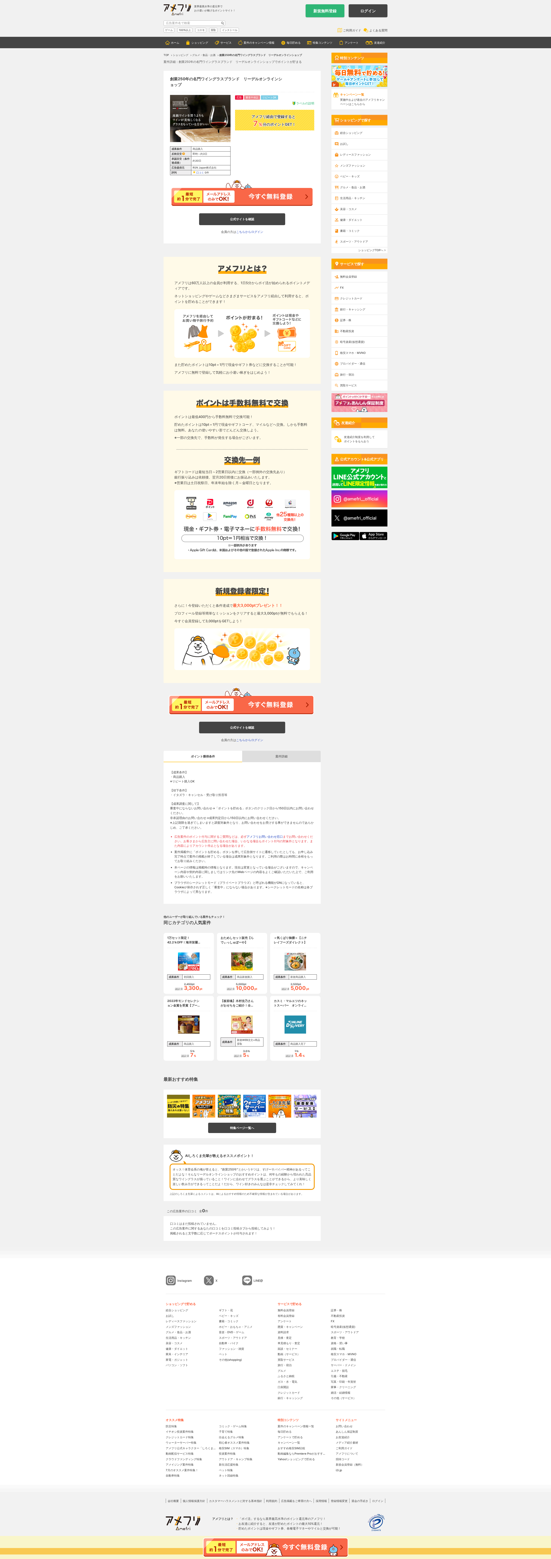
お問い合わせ (344, 1426)
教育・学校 (338, 1337)
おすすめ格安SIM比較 (291, 1448)
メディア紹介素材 (347, 1442)
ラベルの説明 (305, 103)
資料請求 (283, 1332)
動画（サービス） (289, 1354)
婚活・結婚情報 (340, 1392)
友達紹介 (379, 42)
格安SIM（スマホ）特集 (234, 1448)
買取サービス (348, 385)
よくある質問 (378, 30)
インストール (229, 30)
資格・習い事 (339, 1343)
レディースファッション (355, 154)
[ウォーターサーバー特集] (254, 1106)
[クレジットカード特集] (229, 1106)
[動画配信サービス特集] (305, 1106)
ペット (223, 1354)
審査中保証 (252, 97)
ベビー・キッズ (350, 176)
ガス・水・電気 (287, 1381)
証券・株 (345, 320)
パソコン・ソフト (177, 1365)
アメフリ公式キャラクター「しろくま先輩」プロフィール (191, 1448)
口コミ (200, 172)
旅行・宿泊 (347, 374)
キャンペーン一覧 (289, 1442)
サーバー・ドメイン (343, 1365)
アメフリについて (347, 1453)
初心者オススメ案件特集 (234, 1442)
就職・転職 (338, 1348)
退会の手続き (359, 1501)
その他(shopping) (230, 1359)
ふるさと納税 (286, 1376)
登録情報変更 (339, 1501)
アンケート (352, 42)
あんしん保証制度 (347, 1431)
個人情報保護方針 (194, 1501)
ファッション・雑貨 (231, 1348)
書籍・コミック (350, 230)
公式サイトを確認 (242, 219)
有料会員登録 (286, 1315)
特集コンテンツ (322, 42)
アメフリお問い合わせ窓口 (265, 836)
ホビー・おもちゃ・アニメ (235, 1326)
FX (342, 287)
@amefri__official (361, 499)
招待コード (343, 1459)
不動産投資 (347, 331)
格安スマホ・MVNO (353, 353)
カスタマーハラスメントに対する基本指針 (235, 1501)
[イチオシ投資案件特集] (203, 1106)
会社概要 (173, 1501)
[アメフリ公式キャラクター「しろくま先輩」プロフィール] (279, 1106)
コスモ (201, 30)
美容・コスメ (348, 209)
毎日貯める (294, 42)
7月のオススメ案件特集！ (182, 1470)
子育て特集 (226, 1431)
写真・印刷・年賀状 (343, 1381)
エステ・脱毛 (339, 1370)
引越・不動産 (339, 1376)
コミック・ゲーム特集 (233, 1426)
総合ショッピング (351, 133)
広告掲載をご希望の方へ (296, 1501)
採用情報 (321, 1501)
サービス (226, 42)
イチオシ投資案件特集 (180, 1431)
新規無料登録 (325, 11)
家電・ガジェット (177, 1359)
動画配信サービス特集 (180, 1453)
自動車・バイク (228, 1343)
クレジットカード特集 (180, 1437)
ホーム (175, 42)
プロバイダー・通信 (352, 363)
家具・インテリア (177, 1354)
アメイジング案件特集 (180, 1464)
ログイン (368, 11)
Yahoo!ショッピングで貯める (296, 1459)
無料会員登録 (348, 276)
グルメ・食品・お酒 (352, 187)
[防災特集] (178, 1106)
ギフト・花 (226, 1310)
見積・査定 (285, 1337)
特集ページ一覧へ (242, 1128)
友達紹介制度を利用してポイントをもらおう (359, 439)
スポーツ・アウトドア (354, 241)
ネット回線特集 (228, 1475)
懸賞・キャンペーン (290, 1326)
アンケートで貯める (290, 1437)
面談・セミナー (287, 1348)
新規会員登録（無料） (350, 1464)
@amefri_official (360, 518)
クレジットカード (351, 298)
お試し (344, 144)
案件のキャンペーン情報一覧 (296, 1426)
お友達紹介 (343, 1437)
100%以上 (185, 30)
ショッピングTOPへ (370, 250)
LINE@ (258, 1280)
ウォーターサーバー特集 (181, 1442)
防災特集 (171, 1426)
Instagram (184, 1280)
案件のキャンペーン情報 (259, 42)
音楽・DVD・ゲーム (231, 1332)
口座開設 (283, 1387)
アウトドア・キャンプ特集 (235, 1459)
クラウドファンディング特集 (184, 1459)
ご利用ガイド (352, 30)
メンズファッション (352, 165)
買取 (213, 30)
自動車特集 (173, 1475)
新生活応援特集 (228, 1464)
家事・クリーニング (343, 1387)
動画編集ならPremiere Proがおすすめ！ (302, 1453)
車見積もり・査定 (289, 1343)
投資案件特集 (227, 1453)
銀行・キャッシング (352, 309)
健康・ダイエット (351, 219)
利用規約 (271, 1501)
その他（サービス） (343, 1398)
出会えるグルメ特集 (231, 1437)
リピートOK (269, 97)
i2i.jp (339, 1470)
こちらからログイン (249, 232)
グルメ (282, 1370)
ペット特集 (226, 1470)
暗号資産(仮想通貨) (352, 342)
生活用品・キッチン (352, 198)
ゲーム (169, 30)
